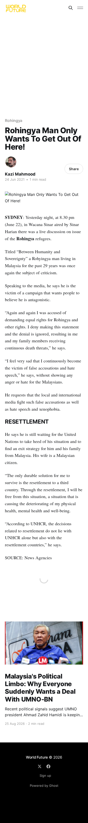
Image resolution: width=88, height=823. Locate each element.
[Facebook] (48, 766)
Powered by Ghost (44, 785)
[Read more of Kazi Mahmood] (11, 162)
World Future (37, 757)
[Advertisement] (44, 62)
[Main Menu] (80, 8)
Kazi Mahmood (20, 174)
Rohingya (13, 120)
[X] (40, 766)
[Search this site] (71, 8)
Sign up (45, 775)
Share (74, 169)
